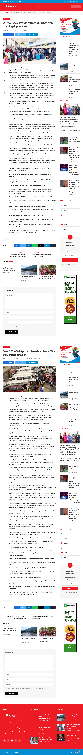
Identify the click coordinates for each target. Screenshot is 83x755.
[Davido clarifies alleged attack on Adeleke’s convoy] (64, 140)
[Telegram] (4, 89)
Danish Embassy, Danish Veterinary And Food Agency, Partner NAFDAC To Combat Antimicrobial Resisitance (69, 121)
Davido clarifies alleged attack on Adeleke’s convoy (74, 140)
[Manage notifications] (79, 751)
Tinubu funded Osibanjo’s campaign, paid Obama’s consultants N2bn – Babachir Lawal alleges (74, 153)
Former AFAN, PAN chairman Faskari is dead (74, 91)
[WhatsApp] (4, 93)
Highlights (6, 18)
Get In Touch (18, 1)
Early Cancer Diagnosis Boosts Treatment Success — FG (73, 726)
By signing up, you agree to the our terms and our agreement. (70, 265)
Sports (66, 7)
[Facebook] (4, 72)
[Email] (4, 84)
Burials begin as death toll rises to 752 (28, 277)
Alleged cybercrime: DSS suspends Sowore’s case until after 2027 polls (9, 268)
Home (26, 7)
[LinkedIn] (4, 80)
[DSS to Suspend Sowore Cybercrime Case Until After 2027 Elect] (61, 737)
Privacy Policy (74, 266)
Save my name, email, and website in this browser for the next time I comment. (25, 327)
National (41, 7)
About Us (5, 1)
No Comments (16, 30)
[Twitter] (4, 76)
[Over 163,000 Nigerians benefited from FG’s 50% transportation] (29, 379)
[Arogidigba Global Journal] (11, 7)
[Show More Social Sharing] (39, 34)
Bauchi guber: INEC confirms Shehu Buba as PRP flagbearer (45, 739)
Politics (48, 7)
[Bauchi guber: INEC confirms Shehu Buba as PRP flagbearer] (34, 740)
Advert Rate (10, 1)
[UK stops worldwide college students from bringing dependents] (29, 51)
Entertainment (57, 7)
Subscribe (75, 7)
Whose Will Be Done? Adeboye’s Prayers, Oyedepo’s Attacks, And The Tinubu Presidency (74, 169)
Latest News (33, 7)
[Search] (80, 1)
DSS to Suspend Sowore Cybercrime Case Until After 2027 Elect (72, 738)
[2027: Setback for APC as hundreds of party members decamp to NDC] (47, 270)
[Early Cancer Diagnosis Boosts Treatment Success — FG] (61, 727)
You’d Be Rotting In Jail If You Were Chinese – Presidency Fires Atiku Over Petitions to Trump (74, 186)
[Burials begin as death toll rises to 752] (29, 270)
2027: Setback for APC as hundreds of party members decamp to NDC (47, 278)
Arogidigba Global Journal (68, 126)
